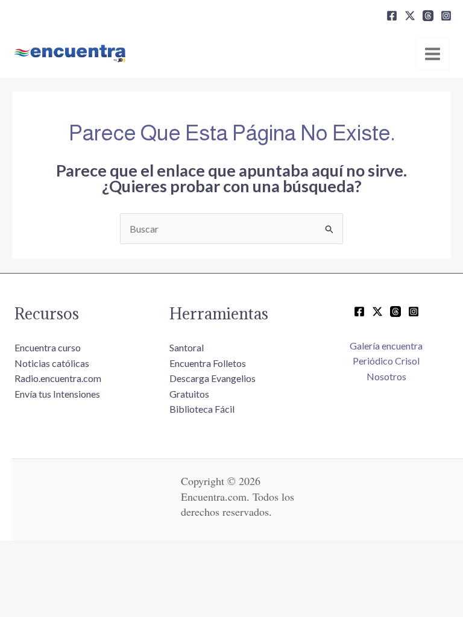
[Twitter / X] (377, 311)
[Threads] (428, 15)
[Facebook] (391, 15)
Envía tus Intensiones (57, 393)
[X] (410, 15)
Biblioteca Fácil (202, 409)
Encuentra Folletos (207, 363)
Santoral (186, 347)
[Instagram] (446, 15)
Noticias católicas (51, 363)
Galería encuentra (386, 345)
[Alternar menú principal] (432, 53)
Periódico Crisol (386, 360)
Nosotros (386, 376)
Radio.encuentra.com (57, 378)
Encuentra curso (47, 347)
